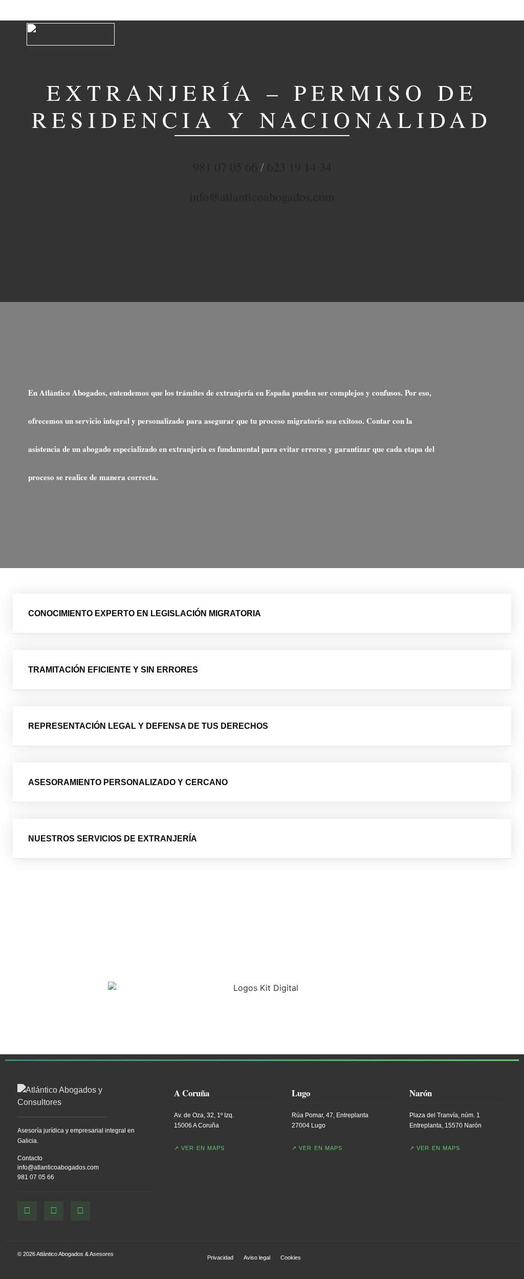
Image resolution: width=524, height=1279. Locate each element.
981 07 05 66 (35, 1177)
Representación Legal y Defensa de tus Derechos (148, 726)
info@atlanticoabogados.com (58, 1167)
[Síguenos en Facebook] (27, 1211)
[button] (262, 614)
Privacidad (220, 1257)
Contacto (29, 1158)
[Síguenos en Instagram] (53, 1211)
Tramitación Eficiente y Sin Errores (113, 669)
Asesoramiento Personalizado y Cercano (128, 782)
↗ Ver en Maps (199, 1148)
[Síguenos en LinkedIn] (80, 1211)
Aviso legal (257, 1257)
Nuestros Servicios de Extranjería (112, 838)
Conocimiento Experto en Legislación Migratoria (144, 613)
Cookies (290, 1257)
